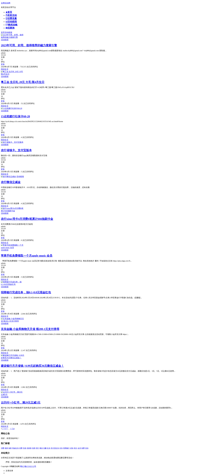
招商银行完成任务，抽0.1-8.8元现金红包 (26, 292)
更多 (3, 64)
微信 (41, 448)
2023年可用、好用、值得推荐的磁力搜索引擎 (29, 45)
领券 (6, 448)
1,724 (12, 429)
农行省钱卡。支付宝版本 (16, 150)
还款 (71, 448)
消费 (2, 448)
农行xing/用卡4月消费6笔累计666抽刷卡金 (27, 218)
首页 (3, 32)
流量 (45, 448)
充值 (24, 448)
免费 (83, 448)
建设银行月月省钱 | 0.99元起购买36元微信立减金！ (32, 365)
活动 (86, 448)
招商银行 (66, 448)
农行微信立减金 (11, 182)
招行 (37, 448)
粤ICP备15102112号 (28, 466)
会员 (79, 448)
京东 (61, 448)
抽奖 (10, 448)
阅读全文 (4, 69)
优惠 (33, 448)
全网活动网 (5, 3)
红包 (48, 448)
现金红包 (15, 448)
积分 (75, 448)
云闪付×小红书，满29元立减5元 (20, 402)
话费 (20, 448)
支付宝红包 (55, 448)
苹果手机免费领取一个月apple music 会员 (26, 255)
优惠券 (29, 448)
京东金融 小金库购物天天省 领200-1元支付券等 (30, 328)
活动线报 (8, 32)
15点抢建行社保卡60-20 (15, 116)
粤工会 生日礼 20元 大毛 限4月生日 (22, 82)
